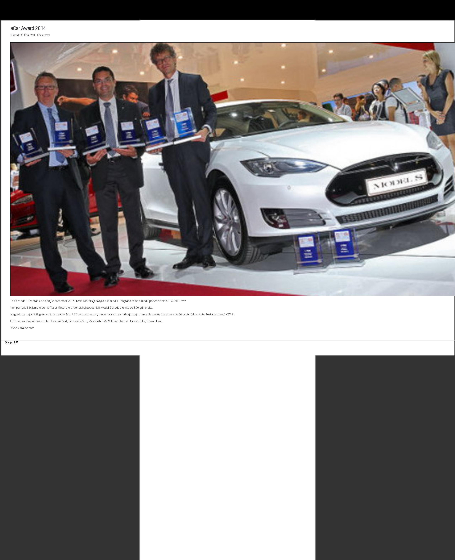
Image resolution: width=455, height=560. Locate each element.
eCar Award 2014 (28, 28)
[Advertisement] (234, 393)
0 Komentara (43, 35)
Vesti (33, 35)
